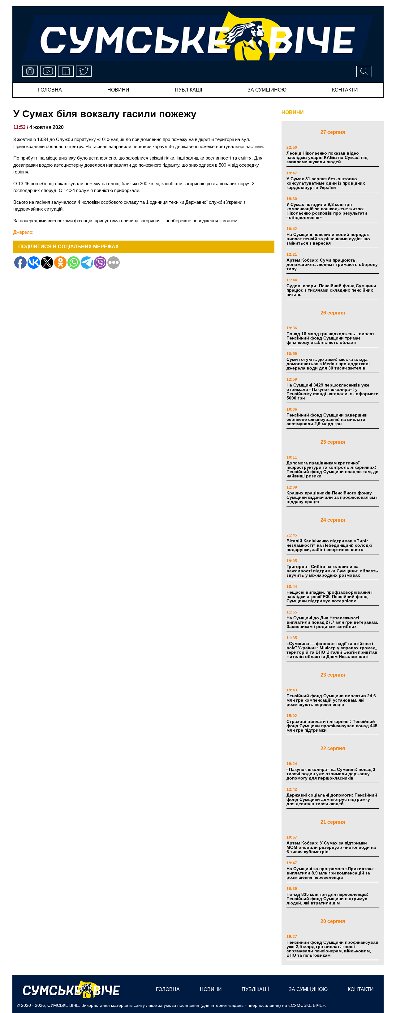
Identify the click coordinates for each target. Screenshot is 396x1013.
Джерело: (23, 232)
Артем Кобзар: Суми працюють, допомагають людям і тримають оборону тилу (332, 264)
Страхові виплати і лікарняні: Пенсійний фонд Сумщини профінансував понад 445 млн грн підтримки (331, 726)
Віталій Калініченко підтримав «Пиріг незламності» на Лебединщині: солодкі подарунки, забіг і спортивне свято (329, 545)
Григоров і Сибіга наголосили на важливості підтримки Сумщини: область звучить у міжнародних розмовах (332, 571)
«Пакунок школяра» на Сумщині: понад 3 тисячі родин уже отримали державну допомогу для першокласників (330, 773)
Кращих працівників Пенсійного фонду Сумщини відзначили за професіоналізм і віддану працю (331, 497)
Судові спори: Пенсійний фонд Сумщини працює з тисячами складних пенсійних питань (331, 290)
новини (118, 89)
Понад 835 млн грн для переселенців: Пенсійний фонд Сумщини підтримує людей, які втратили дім (327, 898)
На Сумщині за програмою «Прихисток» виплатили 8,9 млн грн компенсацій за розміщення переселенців (330, 873)
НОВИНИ (293, 112)
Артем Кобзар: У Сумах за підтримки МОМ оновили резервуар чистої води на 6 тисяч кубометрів (331, 847)
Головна (50, 89)
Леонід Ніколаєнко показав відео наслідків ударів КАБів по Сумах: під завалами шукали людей (327, 157)
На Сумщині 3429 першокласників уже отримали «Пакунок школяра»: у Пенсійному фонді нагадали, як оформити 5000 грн (332, 391)
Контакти (345, 89)
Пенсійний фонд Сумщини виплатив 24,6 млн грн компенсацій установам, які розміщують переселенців (331, 700)
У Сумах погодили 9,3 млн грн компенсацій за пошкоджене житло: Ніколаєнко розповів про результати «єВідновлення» (326, 211)
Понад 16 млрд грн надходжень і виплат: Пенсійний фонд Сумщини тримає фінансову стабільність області (331, 338)
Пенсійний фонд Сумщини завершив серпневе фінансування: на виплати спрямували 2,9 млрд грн (326, 419)
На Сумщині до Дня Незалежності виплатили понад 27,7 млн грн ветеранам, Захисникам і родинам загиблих (332, 622)
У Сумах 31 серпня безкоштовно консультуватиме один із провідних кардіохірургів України (325, 183)
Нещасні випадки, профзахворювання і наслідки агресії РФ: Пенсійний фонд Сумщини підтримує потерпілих (329, 596)
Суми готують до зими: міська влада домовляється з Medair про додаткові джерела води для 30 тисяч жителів (328, 363)
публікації (188, 89)
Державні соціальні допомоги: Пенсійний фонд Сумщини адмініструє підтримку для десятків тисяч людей (331, 799)
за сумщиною (267, 89)
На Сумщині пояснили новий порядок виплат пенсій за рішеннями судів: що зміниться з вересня (328, 239)
